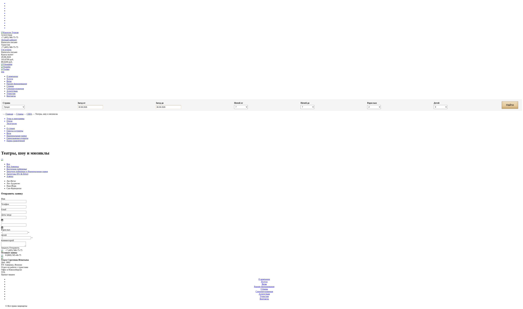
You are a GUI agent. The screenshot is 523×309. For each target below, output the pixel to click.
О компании (12, 76)
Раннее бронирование (17, 84)
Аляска (10, 176)
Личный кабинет (9, 40)
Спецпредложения (15, 88)
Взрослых (5, 230)
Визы (9, 81)
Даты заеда (6, 215)
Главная (9, 114)
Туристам (11, 93)
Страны (10, 86)
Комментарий (7, 240)
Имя (3, 199)
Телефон (5, 204)
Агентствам (12, 91)
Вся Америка (13, 166)
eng (2, 72)
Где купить (6, 50)
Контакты (11, 96)
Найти (510, 104)
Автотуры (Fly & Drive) (17, 174)
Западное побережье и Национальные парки (27, 171)
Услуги (10, 79)
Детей (4, 235)
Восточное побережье (17, 169)
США (29, 114)
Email (3, 209)
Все (8, 164)
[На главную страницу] (1, 114)
